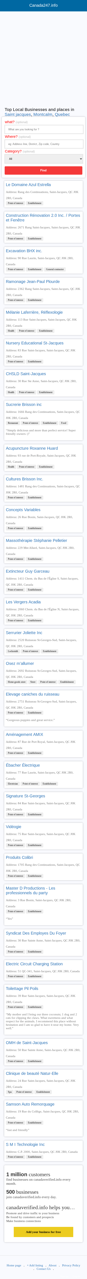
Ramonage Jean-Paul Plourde (33, 281)
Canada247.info (43, 5)
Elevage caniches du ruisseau (32, 694)
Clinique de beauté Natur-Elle (32, 1073)
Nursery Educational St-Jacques (35, 343)
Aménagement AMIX (24, 734)
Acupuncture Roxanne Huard (32, 448)
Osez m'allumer (20, 663)
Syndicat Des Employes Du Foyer (36, 933)
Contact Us (44, 1268)
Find (43, 170)
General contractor (55, 269)
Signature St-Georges (25, 796)
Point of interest (15, 203)
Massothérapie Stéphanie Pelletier (36, 540)
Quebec (62, 114)
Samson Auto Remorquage (30, 1104)
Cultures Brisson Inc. (24, 479)
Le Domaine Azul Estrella (28, 184)
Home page (14, 1265)
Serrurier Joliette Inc (24, 632)
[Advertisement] (43, 58)
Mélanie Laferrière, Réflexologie (34, 312)
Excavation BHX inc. (24, 251)
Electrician (13, 783)
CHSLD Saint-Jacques (26, 374)
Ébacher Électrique (23, 765)
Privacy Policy (71, 1265)
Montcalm (42, 114)
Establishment (34, 203)
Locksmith (13, 651)
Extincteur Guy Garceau (27, 571)
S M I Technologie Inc (25, 1144)
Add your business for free (43, 1232)
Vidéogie (13, 826)
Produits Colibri (19, 857)
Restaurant (13, 423)
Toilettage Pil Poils (22, 988)
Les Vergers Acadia (23, 602)
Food (63, 423)
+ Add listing (35, 1265)
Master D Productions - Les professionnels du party (30, 890)
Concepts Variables (23, 509)
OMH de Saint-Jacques (27, 1042)
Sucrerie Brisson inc (24, 404)
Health (11, 330)
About (52, 1265)
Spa (10, 1091)
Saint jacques (18, 114)
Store (32, 682)
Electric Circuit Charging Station (34, 964)
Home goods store (16, 682)
